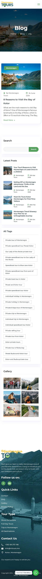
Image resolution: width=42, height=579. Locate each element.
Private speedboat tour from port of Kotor (19, 272)
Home (13, 34)
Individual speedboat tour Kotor (17, 325)
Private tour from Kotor (14, 336)
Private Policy (7, 507)
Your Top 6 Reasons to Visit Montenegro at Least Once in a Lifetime (25, 169)
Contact (4, 496)
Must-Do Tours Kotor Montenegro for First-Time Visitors (24, 199)
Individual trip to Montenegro (17, 319)
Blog (22, 34)
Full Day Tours (7, 524)
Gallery (4, 503)
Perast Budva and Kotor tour (16, 354)
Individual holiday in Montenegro (18, 296)
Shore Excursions (8, 520)
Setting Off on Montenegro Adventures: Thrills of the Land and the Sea (25, 184)
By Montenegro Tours (11, 94)
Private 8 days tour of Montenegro (18, 308)
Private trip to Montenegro (15, 313)
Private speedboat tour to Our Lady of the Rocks (20, 258)
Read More (8, 120)
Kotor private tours (12, 342)
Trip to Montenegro (9, 527)
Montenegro (11, 68)
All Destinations (8, 531)
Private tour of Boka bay (14, 348)
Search (7, 140)
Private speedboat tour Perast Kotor (19, 246)
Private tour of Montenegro (16, 240)
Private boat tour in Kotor (15, 279)
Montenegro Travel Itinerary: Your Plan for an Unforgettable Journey (25, 213)
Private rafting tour (12, 331)
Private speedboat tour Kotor (16, 290)
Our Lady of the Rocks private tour (18, 252)
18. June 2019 (30, 94)
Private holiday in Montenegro (17, 302)
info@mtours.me (12, 548)
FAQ (3, 499)
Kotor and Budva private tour (16, 359)
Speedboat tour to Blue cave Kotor (19, 265)
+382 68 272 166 (12, 545)
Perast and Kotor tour (13, 285)
